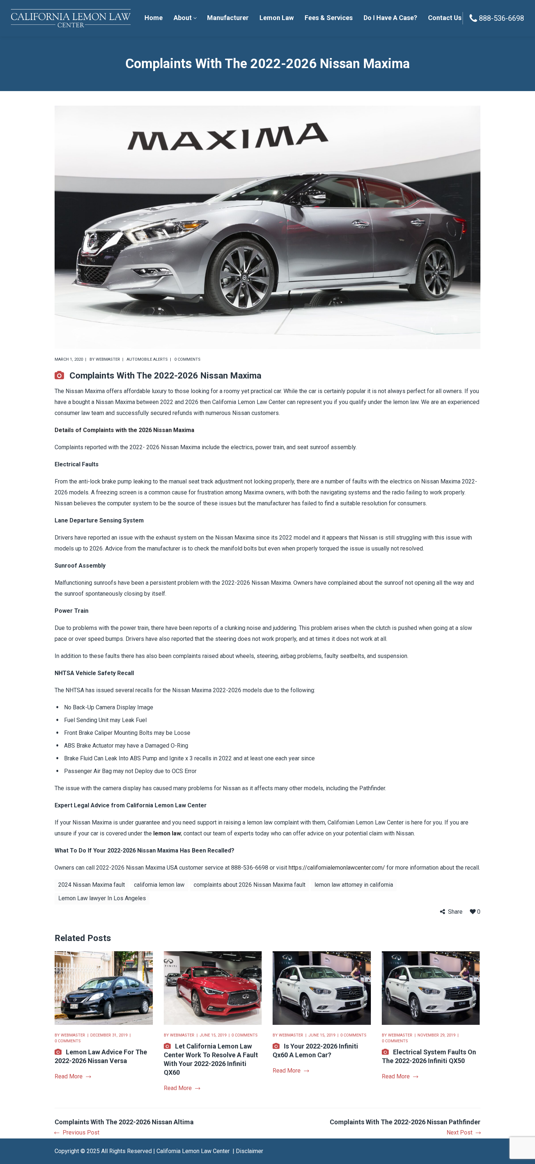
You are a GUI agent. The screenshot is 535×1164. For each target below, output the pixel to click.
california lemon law (159, 884)
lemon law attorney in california (353, 884)
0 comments (187, 359)
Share (455, 911)
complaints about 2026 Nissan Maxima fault (249, 884)
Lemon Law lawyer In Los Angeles (102, 898)
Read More (69, 1076)
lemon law (167, 833)
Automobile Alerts (147, 359)
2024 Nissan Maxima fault (91, 884)
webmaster (108, 359)
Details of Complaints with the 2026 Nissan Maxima (124, 430)
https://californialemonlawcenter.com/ (337, 867)
